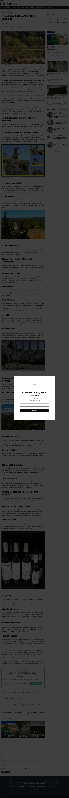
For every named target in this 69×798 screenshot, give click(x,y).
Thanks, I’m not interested (34, 422)
